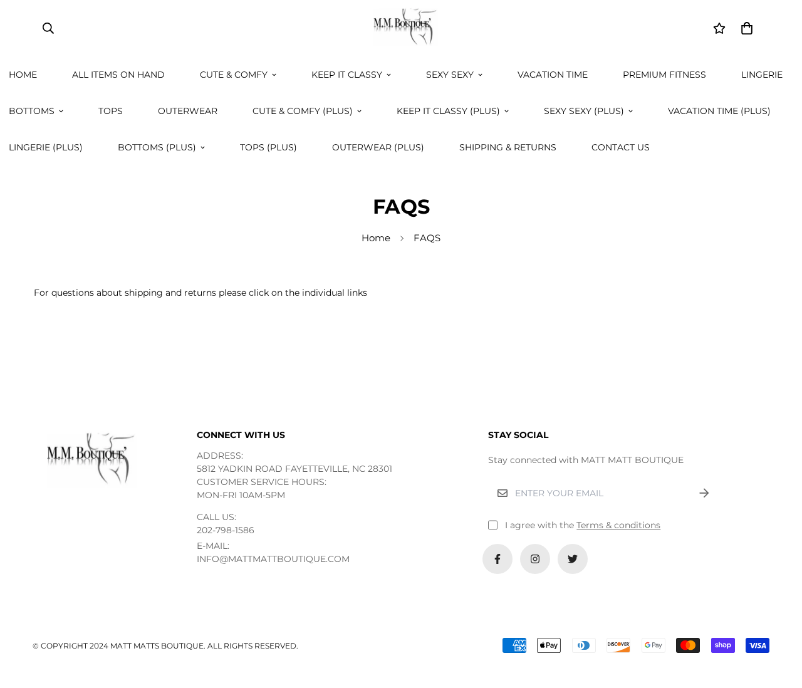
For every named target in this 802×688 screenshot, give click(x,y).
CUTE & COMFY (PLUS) (303, 111)
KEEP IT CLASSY (346, 74)
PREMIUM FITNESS (664, 74)
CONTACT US (620, 147)
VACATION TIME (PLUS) (719, 111)
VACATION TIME (553, 74)
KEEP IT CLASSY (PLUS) (448, 111)
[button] (744, 28)
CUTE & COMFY (234, 74)
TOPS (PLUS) (268, 147)
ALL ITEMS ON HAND (118, 74)
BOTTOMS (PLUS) (157, 147)
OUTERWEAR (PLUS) (378, 147)
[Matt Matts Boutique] (401, 28)
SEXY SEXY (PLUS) (584, 111)
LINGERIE (762, 74)
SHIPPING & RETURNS (507, 147)
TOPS (110, 111)
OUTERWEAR (187, 111)
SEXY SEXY (450, 74)
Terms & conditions (618, 525)
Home (376, 238)
